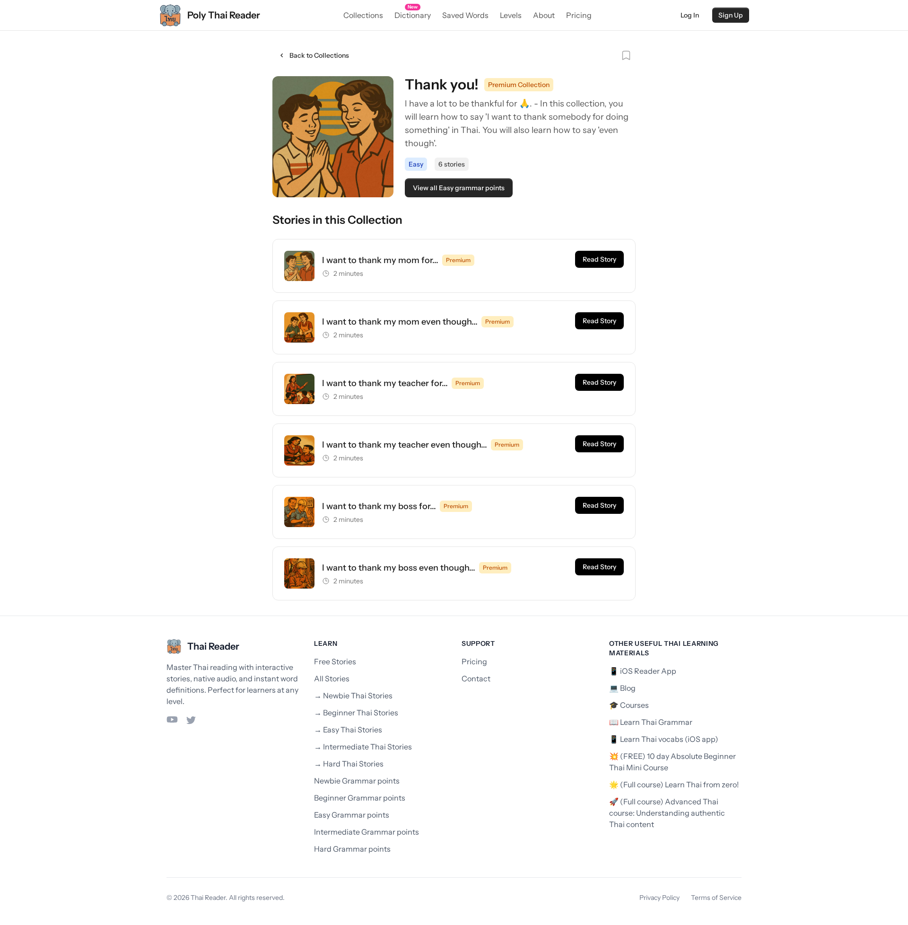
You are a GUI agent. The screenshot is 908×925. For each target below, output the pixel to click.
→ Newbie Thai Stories (353, 695)
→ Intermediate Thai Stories (363, 746)
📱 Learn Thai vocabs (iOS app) (663, 739)
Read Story (599, 259)
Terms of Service (716, 897)
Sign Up (730, 15)
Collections (363, 15)
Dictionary (412, 14)
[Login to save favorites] (626, 55)
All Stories (331, 678)
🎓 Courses (629, 705)
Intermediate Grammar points (366, 832)
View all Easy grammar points (459, 188)
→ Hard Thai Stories (349, 763)
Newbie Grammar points (357, 780)
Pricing (579, 15)
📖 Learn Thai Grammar (650, 722)
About (544, 15)
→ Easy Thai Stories (348, 729)
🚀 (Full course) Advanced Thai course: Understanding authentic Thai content (667, 813)
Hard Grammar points (352, 849)
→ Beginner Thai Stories (356, 712)
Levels (511, 15)
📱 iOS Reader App (642, 671)
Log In (690, 15)
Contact (476, 678)
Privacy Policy (659, 897)
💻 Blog (622, 688)
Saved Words (465, 15)
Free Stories (335, 661)
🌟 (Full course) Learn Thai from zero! (674, 784)
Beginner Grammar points (359, 797)
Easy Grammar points (351, 814)
